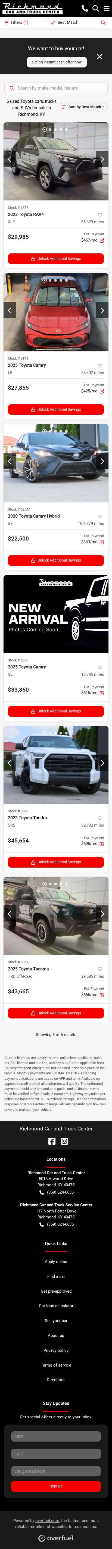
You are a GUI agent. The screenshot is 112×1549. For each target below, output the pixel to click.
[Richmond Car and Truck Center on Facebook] (49, 1141)
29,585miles (92, 976)
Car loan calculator (56, 1305)
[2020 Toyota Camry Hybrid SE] (56, 463)
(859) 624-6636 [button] (60, 1192)
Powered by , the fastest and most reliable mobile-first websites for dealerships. (56, 1523)
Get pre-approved (56, 1291)
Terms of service (56, 1365)
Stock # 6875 (18, 208)
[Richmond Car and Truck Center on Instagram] (62, 1141)
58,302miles (92, 372)
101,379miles (91, 523)
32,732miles (92, 825)
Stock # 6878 (18, 660)
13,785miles (92, 674)
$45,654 (18, 840)
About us (56, 1335)
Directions (56, 1379)
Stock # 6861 (18, 962)
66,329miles (92, 221)
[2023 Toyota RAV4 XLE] (56, 161)
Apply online (56, 1261)
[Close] (99, 57)
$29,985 (18, 237)
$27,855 (18, 388)
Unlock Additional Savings (59, 258)
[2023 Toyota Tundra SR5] (56, 765)
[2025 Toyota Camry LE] (56, 312)
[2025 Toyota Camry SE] (56, 614)
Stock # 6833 (18, 811)
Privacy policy (56, 1350)
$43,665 (18, 991)
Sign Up (56, 1486)
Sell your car (56, 1320)
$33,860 (18, 690)
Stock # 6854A (19, 509)
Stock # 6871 (18, 358)
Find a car (56, 1276)
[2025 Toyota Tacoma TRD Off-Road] (56, 916)
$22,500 (18, 538)
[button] (84, 8)
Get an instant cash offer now (57, 62)
